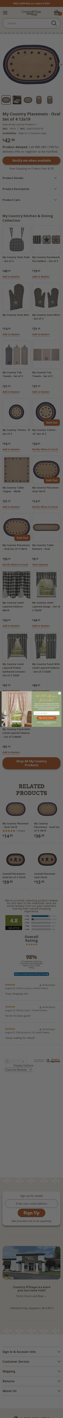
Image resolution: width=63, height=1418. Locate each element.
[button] (46, 718)
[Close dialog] (59, 693)
